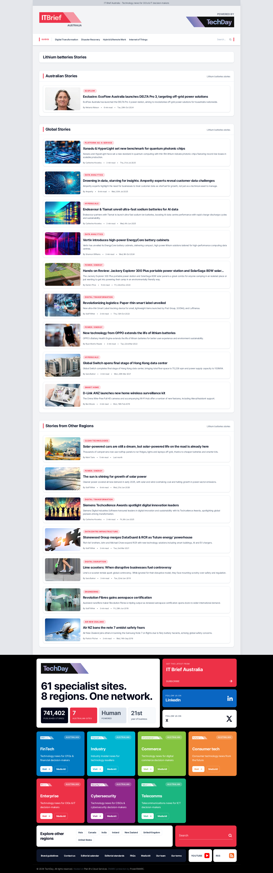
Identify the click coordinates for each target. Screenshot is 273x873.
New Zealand (131, 832)
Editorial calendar (90, 855)
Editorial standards (114, 855)
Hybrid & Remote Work (114, 39)
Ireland (115, 832)
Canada (92, 832)
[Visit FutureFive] (203, 737)
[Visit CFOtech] (51, 737)
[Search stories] (230, 835)
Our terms (176, 855)
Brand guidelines (49, 855)
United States (85, 839)
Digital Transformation (66, 39)
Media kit (61, 769)
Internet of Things (138, 39)
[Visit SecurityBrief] (101, 784)
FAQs (133, 855)
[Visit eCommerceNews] (152, 737)
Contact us (69, 855)
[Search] (230, 39)
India (104, 832)
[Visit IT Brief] (51, 784)
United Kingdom (151, 832)
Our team (161, 855)
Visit (44, 769)
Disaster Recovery (90, 39)
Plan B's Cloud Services (95, 868)
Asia (80, 832)
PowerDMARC (137, 868)
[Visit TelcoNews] (152, 784)
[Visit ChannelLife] (101, 737)
